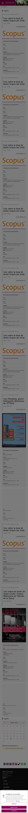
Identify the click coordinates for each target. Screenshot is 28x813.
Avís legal (18, 801)
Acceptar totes (14, 810)
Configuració (14, 803)
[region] (14, 801)
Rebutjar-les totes (14, 807)
